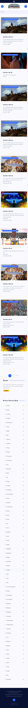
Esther (15, 473)
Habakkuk (15, 549)
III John (7, 671)
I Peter (15, 654)
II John (7, 666)
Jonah (15, 536)
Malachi (15, 565)
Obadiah (8, 532)
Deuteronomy (15, 422)
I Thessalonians (15, 620)
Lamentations (15, 507)
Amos (15, 528)
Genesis (15, 405)
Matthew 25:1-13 (7, 248)
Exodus (15, 410)
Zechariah (15, 561)
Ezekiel (15, 511)
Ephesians (15, 608)
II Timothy (15, 633)
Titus (15, 637)
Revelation (15, 679)
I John (15, 662)
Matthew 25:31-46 (8, 37)
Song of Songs (15, 494)
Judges (15, 431)
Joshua (15, 426)
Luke (15, 578)
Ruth (15, 435)
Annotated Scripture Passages (10, 19)
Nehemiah (15, 469)
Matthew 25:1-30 (7, 72)
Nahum (8, 544)
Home (2, 11)
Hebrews (15, 645)
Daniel (15, 515)
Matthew (15, 570)
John (15, 582)
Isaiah (15, 498)
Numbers (15, 418)
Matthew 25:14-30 (8, 211)
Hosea (15, 519)
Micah (15, 540)
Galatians (15, 603)
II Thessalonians (15, 624)
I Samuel (15, 439)
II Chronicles (9, 460)
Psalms (15, 481)
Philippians (15, 612)
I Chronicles (9, 456)
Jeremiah (15, 502)
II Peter (15, 658)
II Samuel (15, 443)
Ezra (15, 464)
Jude (7, 675)
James (15, 650)
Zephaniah (15, 553)
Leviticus (15, 414)
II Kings (15, 452)
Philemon (15, 641)
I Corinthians (15, 595)
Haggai (15, 557)
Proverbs (15, 485)
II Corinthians (15, 599)
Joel (15, 523)
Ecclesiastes (15, 490)
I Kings (15, 448)
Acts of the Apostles (15, 587)
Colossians (15, 616)
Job (15, 477)
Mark (15, 574)
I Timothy (15, 629)
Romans (15, 591)
